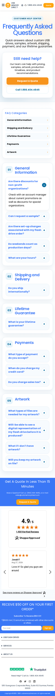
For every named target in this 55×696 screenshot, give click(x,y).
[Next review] (50, 572)
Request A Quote (27, 81)
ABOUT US (8, 654)
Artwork (27, 152)
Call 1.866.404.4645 (27, 89)
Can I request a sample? (24, 216)
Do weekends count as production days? (22, 245)
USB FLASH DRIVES (11, 637)
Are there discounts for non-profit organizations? (23, 185)
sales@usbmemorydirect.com (27, 495)
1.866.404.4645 (35, 5)
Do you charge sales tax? (24, 382)
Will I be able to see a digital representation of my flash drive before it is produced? (24, 430)
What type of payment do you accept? (23, 356)
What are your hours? (22, 258)
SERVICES (7, 645)
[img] (27, 527)
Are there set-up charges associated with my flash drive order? (24, 230)
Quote (48, 5)
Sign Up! (48, 628)
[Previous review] (4, 572)
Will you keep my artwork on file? (24, 461)
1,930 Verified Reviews (27, 531)
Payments (27, 144)
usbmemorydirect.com (29, 693)
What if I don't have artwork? (21, 447)
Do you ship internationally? (19, 289)
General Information (27, 120)
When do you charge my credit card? (24, 370)
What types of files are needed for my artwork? (23, 412)
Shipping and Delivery (27, 128)
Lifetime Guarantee (27, 136)
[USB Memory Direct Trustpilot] (27, 669)
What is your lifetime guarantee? (21, 323)
